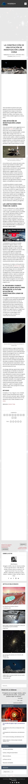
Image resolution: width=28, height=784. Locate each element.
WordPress (13, 780)
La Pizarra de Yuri (7, 759)
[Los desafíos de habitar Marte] (14, 595)
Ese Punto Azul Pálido (8, 749)
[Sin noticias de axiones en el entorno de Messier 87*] (14, 641)
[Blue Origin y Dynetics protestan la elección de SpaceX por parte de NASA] (14, 616)
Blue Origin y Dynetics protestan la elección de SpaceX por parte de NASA (14, 626)
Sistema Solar (17, 265)
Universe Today (11, 404)
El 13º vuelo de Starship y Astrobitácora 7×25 (13, 736)
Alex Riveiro (12, 54)
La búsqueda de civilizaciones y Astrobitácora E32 (13, 733)
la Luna (11, 128)
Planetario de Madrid (8, 762)
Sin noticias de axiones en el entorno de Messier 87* (13, 655)
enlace (4, 401)
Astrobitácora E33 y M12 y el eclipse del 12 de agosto (13, 728)
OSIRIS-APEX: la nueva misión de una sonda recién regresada (14, 676)
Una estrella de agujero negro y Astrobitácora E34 (14, 724)
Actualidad (10, 56)
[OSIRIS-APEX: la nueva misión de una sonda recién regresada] (14, 666)
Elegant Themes (13, 779)
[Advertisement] (14, 24)
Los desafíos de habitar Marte (10, 606)
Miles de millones (7, 756)
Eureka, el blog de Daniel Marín (10, 752)
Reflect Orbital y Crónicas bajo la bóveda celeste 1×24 (12, 740)
